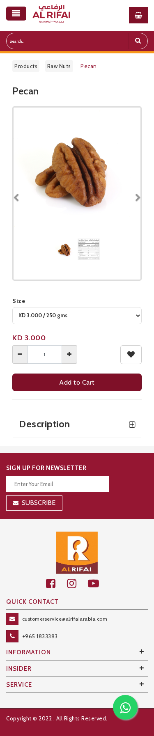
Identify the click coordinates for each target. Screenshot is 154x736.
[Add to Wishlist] (131, 354)
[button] (18, 194)
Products (25, 66)
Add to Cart (77, 382)
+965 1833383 (40, 636)
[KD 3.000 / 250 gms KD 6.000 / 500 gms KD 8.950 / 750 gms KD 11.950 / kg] (77, 315)
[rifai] (77, 552)
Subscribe (38, 503)
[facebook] (56, 583)
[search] (138, 41)
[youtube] (98, 583)
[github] (77, 583)
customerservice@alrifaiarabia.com (65, 619)
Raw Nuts (59, 66)
